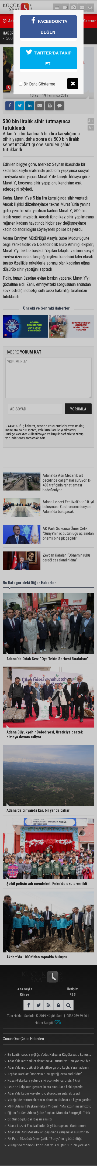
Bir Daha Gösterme (38, 84)
